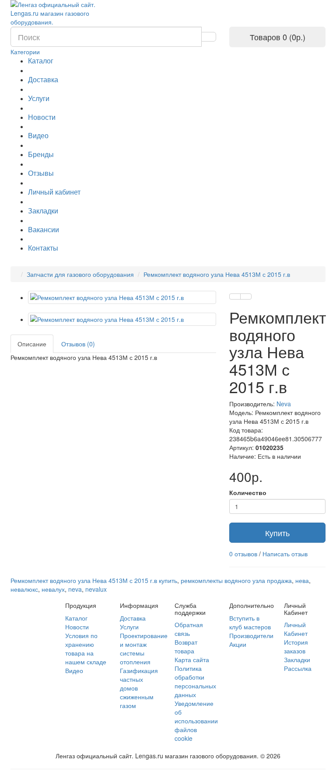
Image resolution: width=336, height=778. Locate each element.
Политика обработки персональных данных (195, 681)
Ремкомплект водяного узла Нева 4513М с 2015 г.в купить (93, 580)
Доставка (43, 79)
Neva (283, 403)
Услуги (38, 98)
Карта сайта (192, 659)
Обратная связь (189, 629)
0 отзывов (243, 553)
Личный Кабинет (296, 629)
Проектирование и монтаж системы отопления (144, 648)
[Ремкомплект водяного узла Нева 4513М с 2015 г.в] (122, 297)
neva (75, 589)
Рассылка (298, 668)
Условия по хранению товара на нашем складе (85, 648)
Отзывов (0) (78, 343)
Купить (277, 532)
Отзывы (41, 173)
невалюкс (24, 589)
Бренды (41, 154)
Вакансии (43, 229)
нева (302, 580)
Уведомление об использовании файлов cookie (196, 721)
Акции (237, 644)
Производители (251, 635)
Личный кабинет (54, 192)
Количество (247, 492)
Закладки (43, 211)
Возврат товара (186, 646)
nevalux (96, 589)
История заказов (296, 646)
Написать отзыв (285, 553)
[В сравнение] (246, 296)
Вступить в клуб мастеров (250, 622)
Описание (32, 343)
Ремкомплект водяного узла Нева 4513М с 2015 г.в (217, 274)
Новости (42, 117)
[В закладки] (235, 296)
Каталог (40, 61)
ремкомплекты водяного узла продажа (236, 580)
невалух (53, 589)
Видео (38, 135)
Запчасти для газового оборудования (80, 274)
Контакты (43, 248)
